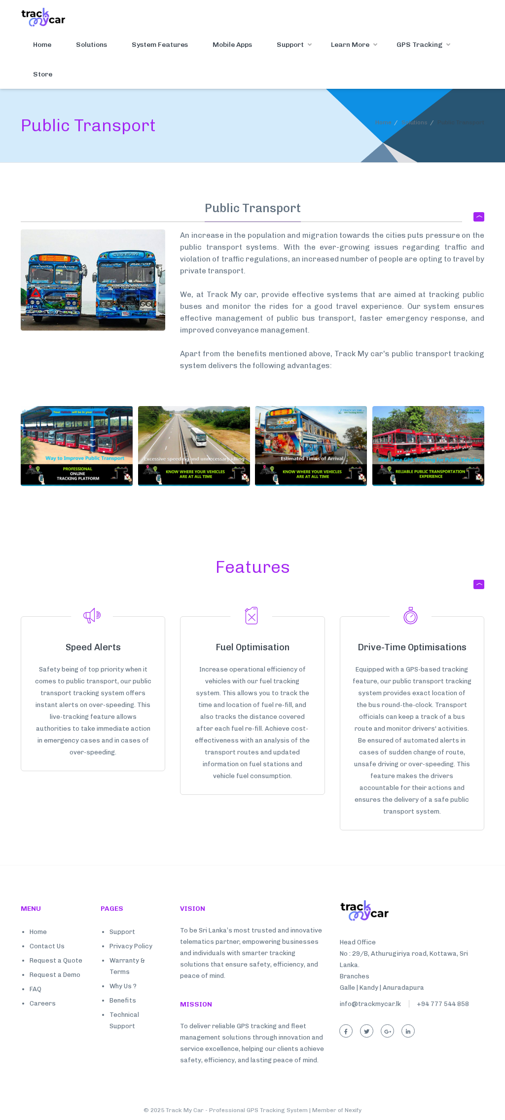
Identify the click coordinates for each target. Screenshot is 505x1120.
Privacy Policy (130, 946)
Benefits (122, 1000)
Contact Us (47, 946)
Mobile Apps (232, 44)
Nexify (353, 1110)
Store (42, 74)
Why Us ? (123, 986)
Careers (43, 1003)
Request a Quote (56, 960)
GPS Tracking (419, 44)
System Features (160, 44)
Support (290, 44)
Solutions (91, 44)
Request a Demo (55, 974)
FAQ (35, 989)
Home (42, 44)
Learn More (350, 44)
